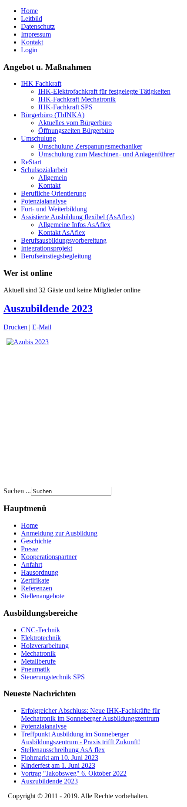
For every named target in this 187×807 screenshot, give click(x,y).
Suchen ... (17, 491)
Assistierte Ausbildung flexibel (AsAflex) (77, 216)
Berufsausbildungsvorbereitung (64, 240)
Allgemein (52, 177)
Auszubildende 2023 (48, 308)
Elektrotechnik (41, 637)
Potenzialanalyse (44, 201)
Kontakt (32, 42)
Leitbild (31, 18)
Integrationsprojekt (46, 248)
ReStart (31, 162)
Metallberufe (38, 661)
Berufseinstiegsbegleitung (56, 256)
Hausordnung (39, 572)
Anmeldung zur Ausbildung (59, 533)
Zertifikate (35, 580)
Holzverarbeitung (45, 645)
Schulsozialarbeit (44, 169)
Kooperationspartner (49, 556)
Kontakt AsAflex (61, 232)
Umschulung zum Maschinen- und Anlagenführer (106, 154)
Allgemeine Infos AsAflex (74, 224)
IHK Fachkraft (41, 83)
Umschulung (38, 138)
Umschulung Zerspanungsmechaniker (90, 146)
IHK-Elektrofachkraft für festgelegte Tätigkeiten (104, 91)
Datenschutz (38, 26)
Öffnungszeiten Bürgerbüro (76, 130)
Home (29, 10)
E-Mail (41, 327)
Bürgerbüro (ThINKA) (52, 115)
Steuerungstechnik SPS (53, 677)
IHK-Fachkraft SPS (65, 107)
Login (29, 50)
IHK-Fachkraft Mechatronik (77, 99)
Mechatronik (38, 653)
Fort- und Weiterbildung (54, 209)
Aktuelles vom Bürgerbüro (75, 122)
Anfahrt (31, 564)
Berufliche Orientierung (53, 193)
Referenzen (36, 588)
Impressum (36, 34)
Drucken (16, 327)
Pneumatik (35, 669)
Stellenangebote (42, 596)
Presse (29, 549)
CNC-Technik (40, 630)
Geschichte (36, 541)
